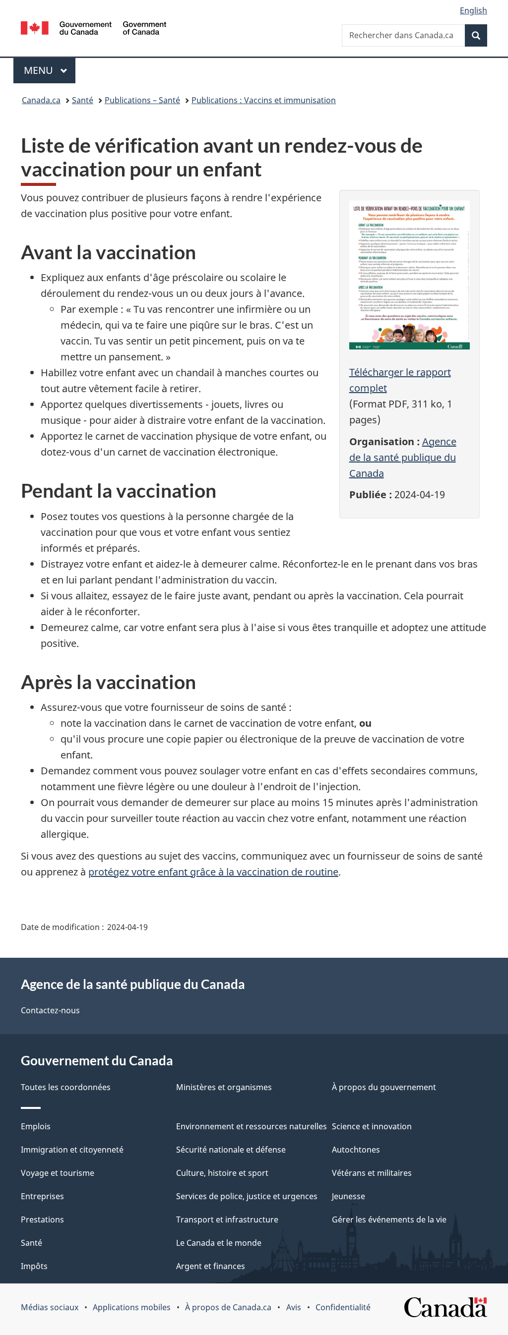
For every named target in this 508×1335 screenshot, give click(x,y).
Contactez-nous (50, 1010)
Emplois (36, 1126)
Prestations (42, 1219)
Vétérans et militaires (372, 1172)
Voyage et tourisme (57, 1172)
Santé (82, 100)
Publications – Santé (142, 100)
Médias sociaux (49, 1307)
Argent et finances (210, 1266)
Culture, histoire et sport (222, 1172)
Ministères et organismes (224, 1087)
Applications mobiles (132, 1307)
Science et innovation (372, 1126)
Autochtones (356, 1149)
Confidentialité (343, 1307)
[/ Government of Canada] (93, 29)
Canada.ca (41, 100)
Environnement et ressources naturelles (251, 1126)
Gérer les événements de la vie (389, 1219)
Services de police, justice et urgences (247, 1196)
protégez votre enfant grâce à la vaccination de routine (213, 871)
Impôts (34, 1266)
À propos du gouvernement (384, 1087)
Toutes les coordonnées (66, 1087)
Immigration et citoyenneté (72, 1149)
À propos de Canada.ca (228, 1307)
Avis (293, 1307)
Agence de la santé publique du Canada (402, 457)
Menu (49, 70)
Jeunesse (348, 1196)
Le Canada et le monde (218, 1242)
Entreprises (42, 1196)
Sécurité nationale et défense (231, 1149)
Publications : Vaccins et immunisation (263, 100)
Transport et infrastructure (227, 1219)
